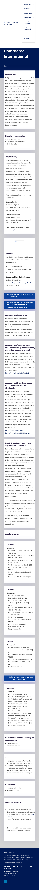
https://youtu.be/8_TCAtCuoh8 (16, 430)
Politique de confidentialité (13, 862)
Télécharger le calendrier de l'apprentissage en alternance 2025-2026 (20, 305)
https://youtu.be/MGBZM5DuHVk (17, 433)
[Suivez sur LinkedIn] (5, 881)
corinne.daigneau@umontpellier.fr (18, 283)
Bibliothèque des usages (21, 860)
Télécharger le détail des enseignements (20, 678)
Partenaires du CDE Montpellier (14, 857)
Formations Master (10, 855)
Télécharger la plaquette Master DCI (20, 296)
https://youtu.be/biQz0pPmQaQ (17, 373)
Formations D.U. (22, 855)
